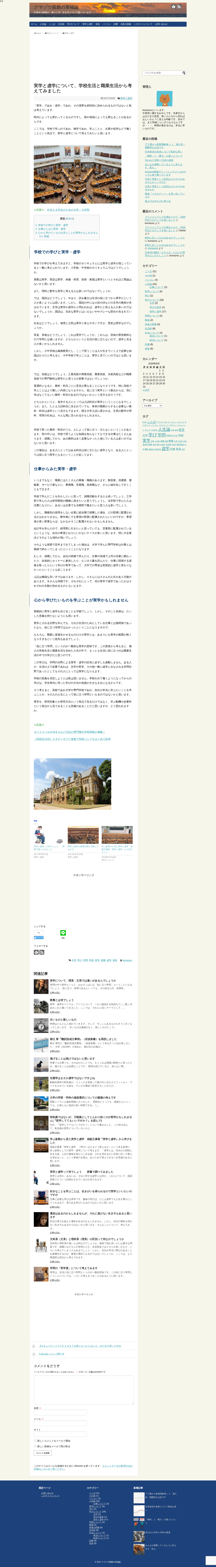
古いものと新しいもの (63, 1019)
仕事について (157, 287)
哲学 (182, 429)
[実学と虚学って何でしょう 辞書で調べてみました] (49, 835)
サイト (37, 1430)
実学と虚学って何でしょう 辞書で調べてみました (81, 1171)
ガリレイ (173, 422)
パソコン (107, 24)
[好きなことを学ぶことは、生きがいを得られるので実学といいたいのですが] (41, 1197)
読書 (116, 24)
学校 (91, 960)
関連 (44, 236)
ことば (52, 24)
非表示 (69, 218)
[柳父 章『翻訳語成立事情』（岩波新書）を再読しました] (41, 1045)
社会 (174, 444)
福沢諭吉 (180, 444)
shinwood (153, 248)
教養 (171, 441)
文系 (175, 441)
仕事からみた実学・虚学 (50, 229)
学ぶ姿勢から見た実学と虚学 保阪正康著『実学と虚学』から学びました (117, 849)
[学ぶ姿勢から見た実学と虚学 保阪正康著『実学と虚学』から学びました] (117, 835)
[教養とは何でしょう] (41, 1006)
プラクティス (164, 425)
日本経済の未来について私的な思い (163, 151)
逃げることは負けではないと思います (72, 1058)
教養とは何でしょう (62, 1000)
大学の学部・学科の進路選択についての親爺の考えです (83, 1097)
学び (79, 960)
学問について (152, 316)
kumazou (127, 960)
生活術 (61, 24)
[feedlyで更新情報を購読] (173, 6)
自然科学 (158, 449)
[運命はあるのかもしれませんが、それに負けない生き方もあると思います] (41, 1219)
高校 (115, 960)
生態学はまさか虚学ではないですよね (72, 1078)
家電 (152, 441)
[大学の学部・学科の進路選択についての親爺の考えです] (41, 1103)
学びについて (73, 24)
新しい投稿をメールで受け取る (53, 1446)
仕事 (172, 430)
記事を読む (55, 992)
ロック (147, 430)
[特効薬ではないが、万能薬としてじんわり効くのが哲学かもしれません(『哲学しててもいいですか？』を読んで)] (41, 1123)
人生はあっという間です (52, 1354)
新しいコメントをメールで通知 (53, 1441)
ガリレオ (181, 422)
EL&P (144, 422)
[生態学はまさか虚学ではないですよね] (41, 1084)
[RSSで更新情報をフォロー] (179, 6)
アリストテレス (163, 422)
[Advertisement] (84, 58)
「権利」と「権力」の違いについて (163, 156)
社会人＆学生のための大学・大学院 (68, 209)
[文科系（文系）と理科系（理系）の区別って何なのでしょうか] (41, 1245)
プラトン (173, 425)
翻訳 (147, 449)
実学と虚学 (87, 24)
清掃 (154, 444)
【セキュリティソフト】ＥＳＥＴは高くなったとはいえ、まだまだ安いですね (80, 1346)
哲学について (152, 291)
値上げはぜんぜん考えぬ (158, 201)
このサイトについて (143, 24)
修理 (176, 430)
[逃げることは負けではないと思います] (41, 1064)
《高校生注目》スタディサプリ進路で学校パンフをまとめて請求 (72, 739)
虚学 (109, 960)
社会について (152, 333)
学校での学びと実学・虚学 (51, 225)
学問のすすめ (172, 435)
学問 (85, 960)
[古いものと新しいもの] (41, 1025)
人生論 (43, 24)
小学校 (157, 441)
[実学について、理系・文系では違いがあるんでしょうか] (41, 986)
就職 (103, 960)
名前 (37, 1408)
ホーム (34, 24)
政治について (157, 336)
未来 (185, 441)
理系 (158, 444)
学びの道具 (155, 307)
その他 (148, 275)
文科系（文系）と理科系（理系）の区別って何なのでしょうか (87, 1239)
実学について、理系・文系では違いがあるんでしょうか (83, 980)
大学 (73, 960)
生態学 (162, 444)
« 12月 (146, 390)
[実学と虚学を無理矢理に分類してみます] (83, 835)
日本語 (180, 441)
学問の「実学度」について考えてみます (74, 1268)
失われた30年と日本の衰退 (159, 160)
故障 (166, 441)
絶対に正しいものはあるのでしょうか (165, 238)
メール (39, 1419)
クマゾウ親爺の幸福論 (56, 7)
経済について (157, 340)
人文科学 (154, 430)
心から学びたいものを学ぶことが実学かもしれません (66, 232)
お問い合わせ (161, 24)
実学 (97, 960)
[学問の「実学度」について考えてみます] (41, 1274)
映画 (147, 320)
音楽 (98, 24)
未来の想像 (126, 24)
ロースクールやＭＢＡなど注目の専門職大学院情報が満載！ (69, 732)
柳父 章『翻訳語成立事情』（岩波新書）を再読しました (83, 1039)
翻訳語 (151, 449)
